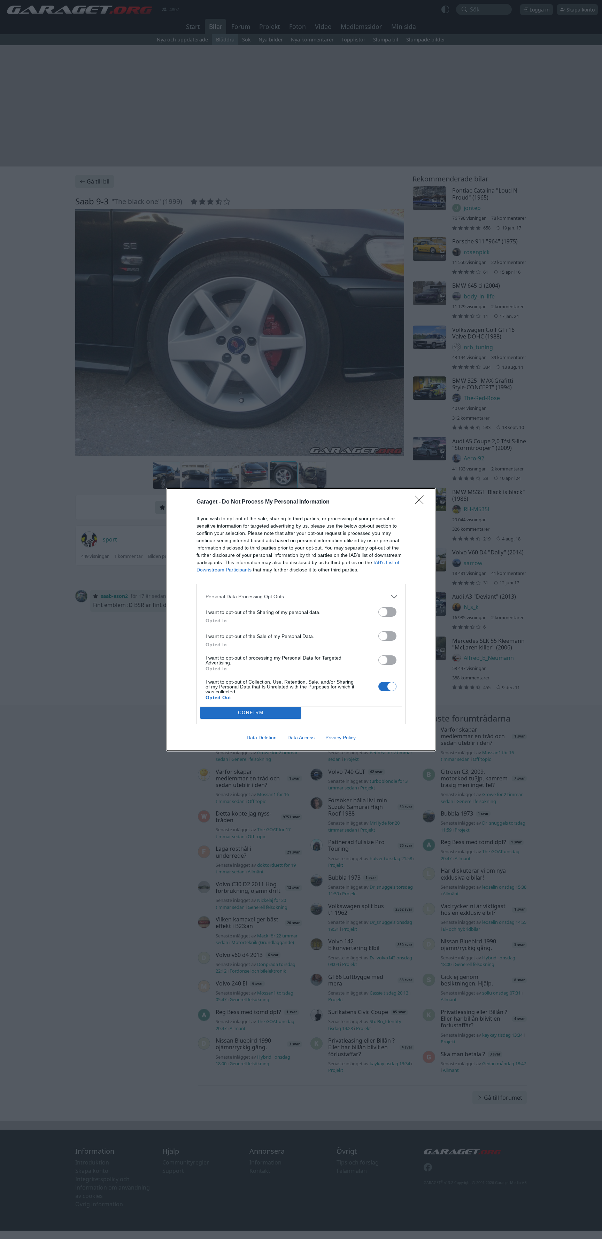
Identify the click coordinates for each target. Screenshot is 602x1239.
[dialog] (301, 620)
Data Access (301, 737)
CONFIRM (251, 712)
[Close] (421, 502)
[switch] (387, 612)
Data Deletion (262, 737)
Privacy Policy (340, 737)
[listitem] (301, 596)
